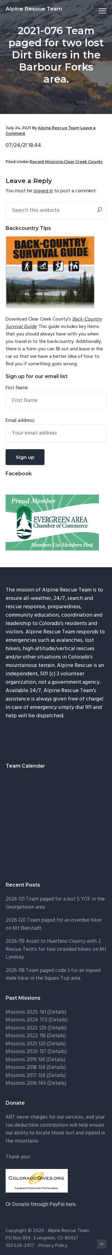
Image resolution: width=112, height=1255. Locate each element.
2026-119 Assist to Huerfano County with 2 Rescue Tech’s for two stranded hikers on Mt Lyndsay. (56, 949)
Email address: (20, 421)
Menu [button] (95, 11)
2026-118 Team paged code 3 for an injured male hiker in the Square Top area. (53, 974)
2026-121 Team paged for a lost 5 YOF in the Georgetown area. (55, 903)
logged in (43, 191)
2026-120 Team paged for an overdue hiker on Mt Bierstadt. (54, 924)
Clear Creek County (83, 161)
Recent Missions (46, 161)
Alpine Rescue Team (34, 9)
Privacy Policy (53, 1246)
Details (57, 1051)
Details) (57, 1012)
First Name (17, 388)
